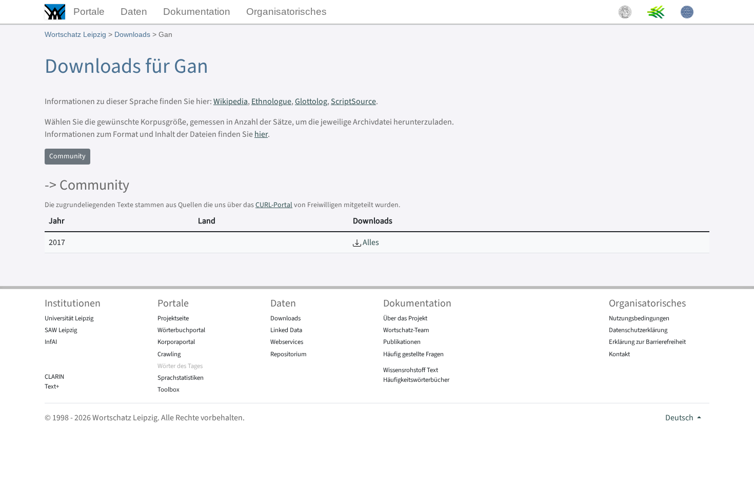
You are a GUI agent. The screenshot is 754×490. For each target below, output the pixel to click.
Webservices (286, 341)
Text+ (52, 386)
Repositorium (288, 354)
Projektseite (173, 318)
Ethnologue (271, 101)
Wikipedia (230, 101)
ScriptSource (353, 101)
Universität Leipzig (69, 318)
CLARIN (54, 376)
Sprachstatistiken (180, 377)
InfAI (51, 341)
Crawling (169, 354)
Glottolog (311, 101)
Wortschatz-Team (406, 330)
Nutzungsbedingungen (639, 318)
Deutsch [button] (680, 417)
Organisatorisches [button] (286, 11)
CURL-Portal (273, 205)
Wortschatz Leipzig (75, 34)
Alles (370, 242)
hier (261, 134)
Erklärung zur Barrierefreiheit (647, 341)
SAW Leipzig (61, 330)
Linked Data (286, 330)
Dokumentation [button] (196, 11)
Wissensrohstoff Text (410, 370)
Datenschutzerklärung (638, 330)
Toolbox (168, 389)
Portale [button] (89, 11)
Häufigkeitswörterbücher (416, 379)
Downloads (132, 34)
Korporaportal (176, 341)
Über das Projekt (405, 318)
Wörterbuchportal (181, 330)
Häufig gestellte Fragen (413, 354)
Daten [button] (134, 11)
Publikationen (402, 341)
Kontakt (619, 354)
